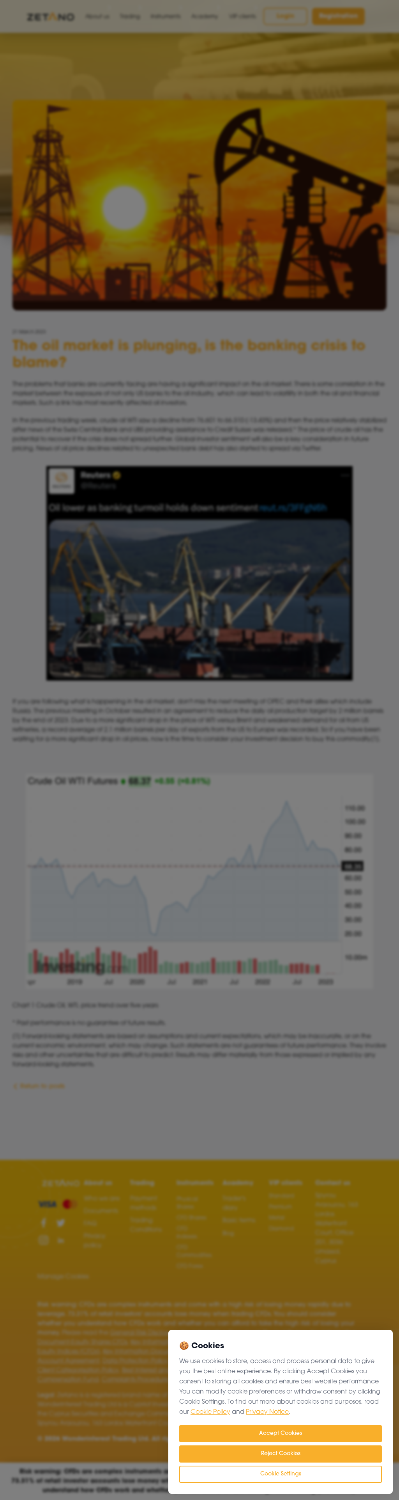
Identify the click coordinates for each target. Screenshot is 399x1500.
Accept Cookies (280, 1433)
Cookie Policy (210, 1412)
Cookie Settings (280, 1474)
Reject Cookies (280, 1454)
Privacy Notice (267, 1412)
